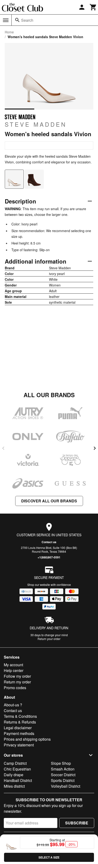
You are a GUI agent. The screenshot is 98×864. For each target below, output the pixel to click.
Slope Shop (61, 763)
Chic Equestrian (17, 769)
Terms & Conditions (20, 716)
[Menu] (5, 20)
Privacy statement (19, 745)
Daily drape (13, 774)
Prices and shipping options (27, 739)
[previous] (3, 448)
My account (13, 664)
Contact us (49, 542)
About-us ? (13, 705)
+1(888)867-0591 (49, 557)
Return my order (17, 682)
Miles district (14, 786)
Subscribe (76, 823)
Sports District (62, 780)
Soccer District (63, 774)
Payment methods (19, 733)
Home (9, 32)
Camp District (15, 763)
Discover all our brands (49, 501)
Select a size (49, 857)
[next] (94, 448)
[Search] (17, 20)
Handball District (18, 780)
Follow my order (17, 676)
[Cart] (93, 7)
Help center (13, 670)
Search (27, 20)
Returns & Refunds (20, 722)
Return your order (49, 639)
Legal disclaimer (18, 727)
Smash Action (62, 769)
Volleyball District (65, 786)
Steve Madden (36, 124)
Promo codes (15, 687)
